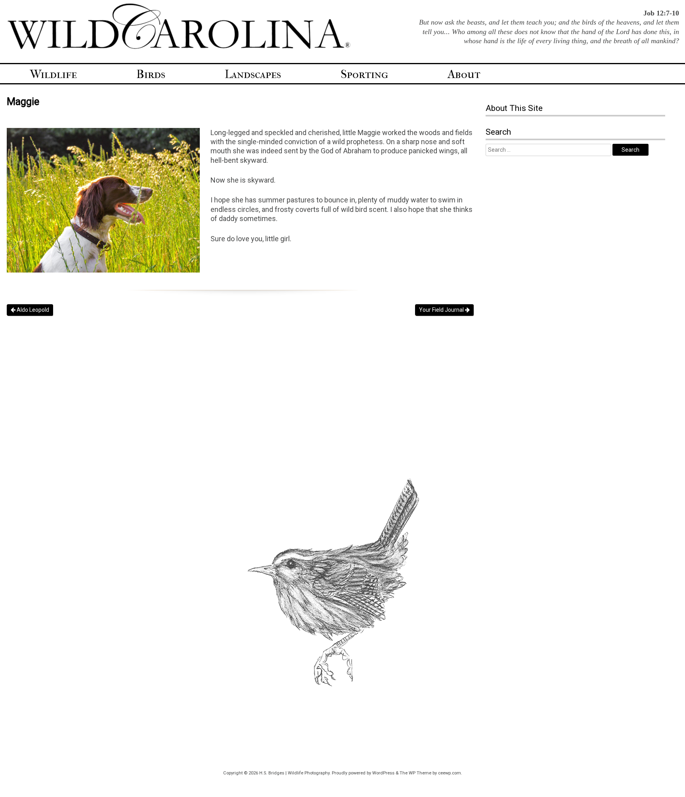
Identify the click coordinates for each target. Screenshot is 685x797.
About (464, 74)
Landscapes (253, 74)
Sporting (364, 74)
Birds (150, 74)
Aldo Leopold (32, 310)
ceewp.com (449, 773)
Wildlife (53, 74)
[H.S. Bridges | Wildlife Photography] (179, 48)
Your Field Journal (442, 310)
